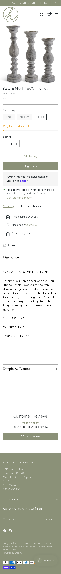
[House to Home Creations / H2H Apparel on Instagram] (10, 531)
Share (11, 245)
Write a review (30, 436)
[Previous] (5, 3)
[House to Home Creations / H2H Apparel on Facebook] (5, 531)
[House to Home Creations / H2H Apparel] (10, 14)
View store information (19, 197)
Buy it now (30, 166)
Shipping (8, 206)
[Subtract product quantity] (6, 143)
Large (40, 116)
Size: (9, 110)
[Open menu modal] (56, 14)
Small (9, 116)
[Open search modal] (41, 14)
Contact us (31, 224)
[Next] (55, 3)
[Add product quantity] (16, 143)
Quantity (8, 137)
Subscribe (52, 519)
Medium (24, 116)
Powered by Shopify (12, 552)
